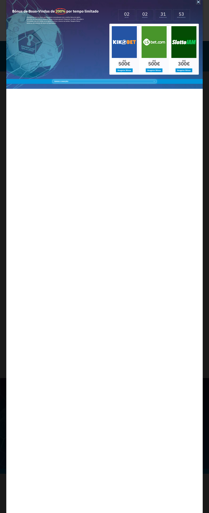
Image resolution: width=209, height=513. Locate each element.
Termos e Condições (61, 81)
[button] (198, 2)
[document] (104, 256)
